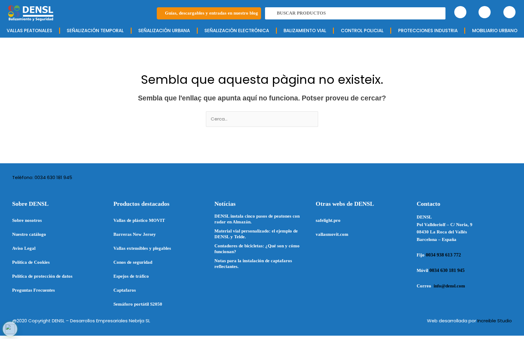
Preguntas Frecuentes (33, 290)
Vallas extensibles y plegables (142, 248)
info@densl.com (449, 285)
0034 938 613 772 (443, 254)
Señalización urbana (164, 30)
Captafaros (124, 290)
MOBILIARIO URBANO (494, 30)
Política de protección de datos (42, 276)
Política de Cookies (31, 262)
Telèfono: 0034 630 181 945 (42, 177)
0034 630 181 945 (447, 270)
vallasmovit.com (332, 234)
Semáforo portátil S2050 (137, 304)
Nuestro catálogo (29, 234)
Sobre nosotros (27, 220)
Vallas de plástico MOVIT (139, 220)
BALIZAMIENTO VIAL (305, 30)
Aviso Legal (23, 248)
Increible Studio (494, 320)
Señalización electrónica (236, 30)
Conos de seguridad (132, 262)
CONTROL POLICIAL (362, 30)
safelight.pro (328, 220)
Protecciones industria (428, 30)
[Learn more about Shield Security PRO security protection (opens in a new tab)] (10, 329)
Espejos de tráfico (131, 276)
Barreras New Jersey (134, 234)
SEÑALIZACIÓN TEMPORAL (95, 30)
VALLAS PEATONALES (29, 30)
